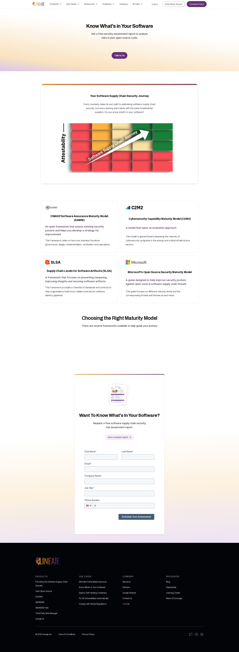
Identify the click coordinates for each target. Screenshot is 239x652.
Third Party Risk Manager (46, 613)
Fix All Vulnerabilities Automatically (94, 598)
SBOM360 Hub (42, 608)
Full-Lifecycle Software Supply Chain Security (51, 584)
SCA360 (39, 596)
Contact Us (127, 598)
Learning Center (173, 593)
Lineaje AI (39, 619)
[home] (38, 4)
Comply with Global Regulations (92, 604)
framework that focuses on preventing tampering (77, 277)
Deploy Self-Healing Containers (93, 593)
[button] (56, 4)
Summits (126, 604)
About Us (127, 582)
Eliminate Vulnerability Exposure (93, 582)
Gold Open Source (43, 591)
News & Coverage (174, 598)
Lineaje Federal (129, 593)
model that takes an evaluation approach (152, 227)
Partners (126, 587)
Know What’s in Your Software (92, 587)
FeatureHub (171, 587)
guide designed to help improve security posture (157, 280)
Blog (168, 582)
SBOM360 (39, 602)
